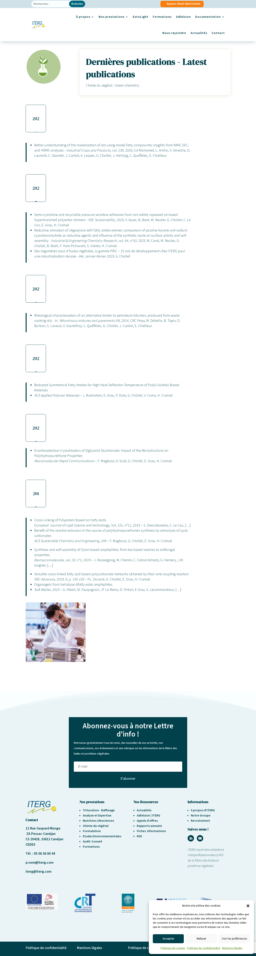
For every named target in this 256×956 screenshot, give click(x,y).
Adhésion (183, 17)
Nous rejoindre (174, 33)
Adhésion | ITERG (148, 815)
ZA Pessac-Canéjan (41, 833)
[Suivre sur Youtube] (200, 838)
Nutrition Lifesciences (98, 820)
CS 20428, (33, 839)
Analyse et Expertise (97, 815)
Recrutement (200, 820)
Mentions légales (232, 948)
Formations (162, 17)
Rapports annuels (149, 826)
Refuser (201, 939)
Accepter (168, 939)
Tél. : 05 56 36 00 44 (40, 853)
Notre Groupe (200, 815)
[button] (248, 906)
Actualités (199, 33)
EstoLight (140, 17)
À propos (83, 17)
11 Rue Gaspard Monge (43, 828)
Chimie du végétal (95, 826)
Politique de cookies (173, 948)
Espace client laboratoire (183, 4)
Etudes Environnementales (102, 836)
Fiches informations (151, 831)
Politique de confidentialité (203, 948)
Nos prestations (111, 17)
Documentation (208, 17)
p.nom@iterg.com (39, 862)
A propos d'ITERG (203, 810)
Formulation (92, 831)
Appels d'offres (147, 820)
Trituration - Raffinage (99, 810)
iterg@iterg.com (38, 871)
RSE (139, 836)
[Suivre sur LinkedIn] (191, 838)
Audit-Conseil (92, 841)
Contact (218, 33)
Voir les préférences (234, 939)
